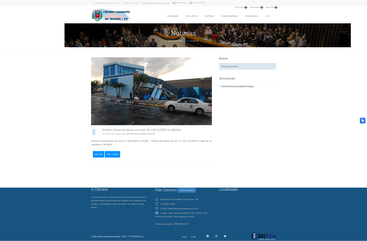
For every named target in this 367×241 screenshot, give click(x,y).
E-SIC (267, 16)
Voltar (98, 154)
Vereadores (251, 16)
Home (186, 41)
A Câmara (172, 16)
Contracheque (181, 3)
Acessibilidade (256, 7)
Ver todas (112, 154)
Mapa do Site (271, 7)
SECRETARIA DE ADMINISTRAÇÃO (141, 134)
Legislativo (191, 16)
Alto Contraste (240, 7)
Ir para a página (186, 190)
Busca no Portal (198, 3)
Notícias (209, 16)
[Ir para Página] (263, 236)
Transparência (229, 16)
